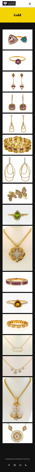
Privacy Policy (26, 459)
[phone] (26, 465)
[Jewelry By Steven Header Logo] (9, 2)
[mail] (20, 465)
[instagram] (14, 465)
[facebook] (9, 465)
